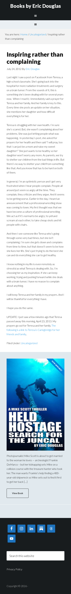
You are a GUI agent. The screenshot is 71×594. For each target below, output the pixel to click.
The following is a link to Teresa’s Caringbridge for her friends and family (33, 330)
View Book (17, 493)
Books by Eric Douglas (35, 6)
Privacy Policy (14, 569)
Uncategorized (29, 343)
